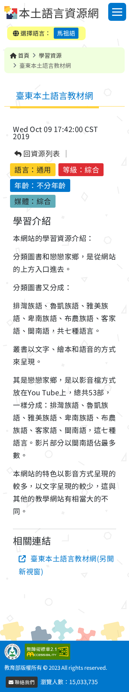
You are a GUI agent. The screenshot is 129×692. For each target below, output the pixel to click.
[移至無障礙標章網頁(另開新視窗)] (49, 650)
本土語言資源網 (59, 12)
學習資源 (50, 55)
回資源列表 (41, 153)
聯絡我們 (24, 682)
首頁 (22, 55)
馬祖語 (66, 33)
